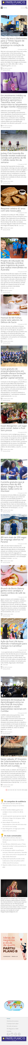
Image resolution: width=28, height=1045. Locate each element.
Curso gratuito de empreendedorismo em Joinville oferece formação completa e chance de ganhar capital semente (13, 373)
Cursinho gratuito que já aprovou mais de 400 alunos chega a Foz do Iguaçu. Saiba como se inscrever (12, 486)
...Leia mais (13, 65)
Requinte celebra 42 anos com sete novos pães (13, 209)
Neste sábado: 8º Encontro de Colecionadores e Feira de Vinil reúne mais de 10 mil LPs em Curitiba (14, 762)
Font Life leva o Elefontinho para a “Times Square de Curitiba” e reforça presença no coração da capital (14, 42)
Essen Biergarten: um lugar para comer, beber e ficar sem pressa (14, 428)
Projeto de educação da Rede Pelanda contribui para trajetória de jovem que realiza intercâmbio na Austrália (14, 265)
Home (8, 1018)
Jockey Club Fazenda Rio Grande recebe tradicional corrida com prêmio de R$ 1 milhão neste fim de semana (13, 157)
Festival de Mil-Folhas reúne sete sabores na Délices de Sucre (11, 320)
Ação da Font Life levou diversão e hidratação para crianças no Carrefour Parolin (14, 644)
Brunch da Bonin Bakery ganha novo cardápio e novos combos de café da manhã (13, 591)
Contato (9, 1031)
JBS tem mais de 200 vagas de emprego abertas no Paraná (13, 539)
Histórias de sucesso (12, 1021)
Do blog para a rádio (12, 1028)
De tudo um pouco (7, 68)
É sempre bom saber (8, 181)
